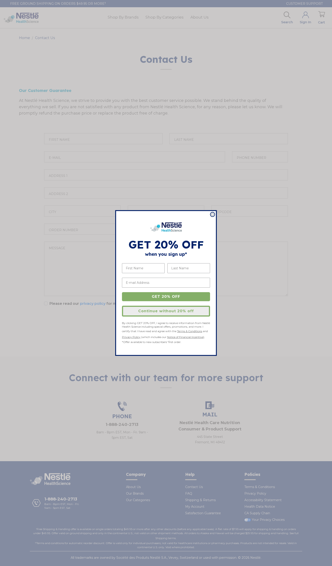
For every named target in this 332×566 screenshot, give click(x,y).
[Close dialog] (212, 214)
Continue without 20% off (166, 311)
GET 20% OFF (166, 296)
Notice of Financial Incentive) (185, 337)
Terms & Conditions (189, 331)
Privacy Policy (131, 337)
